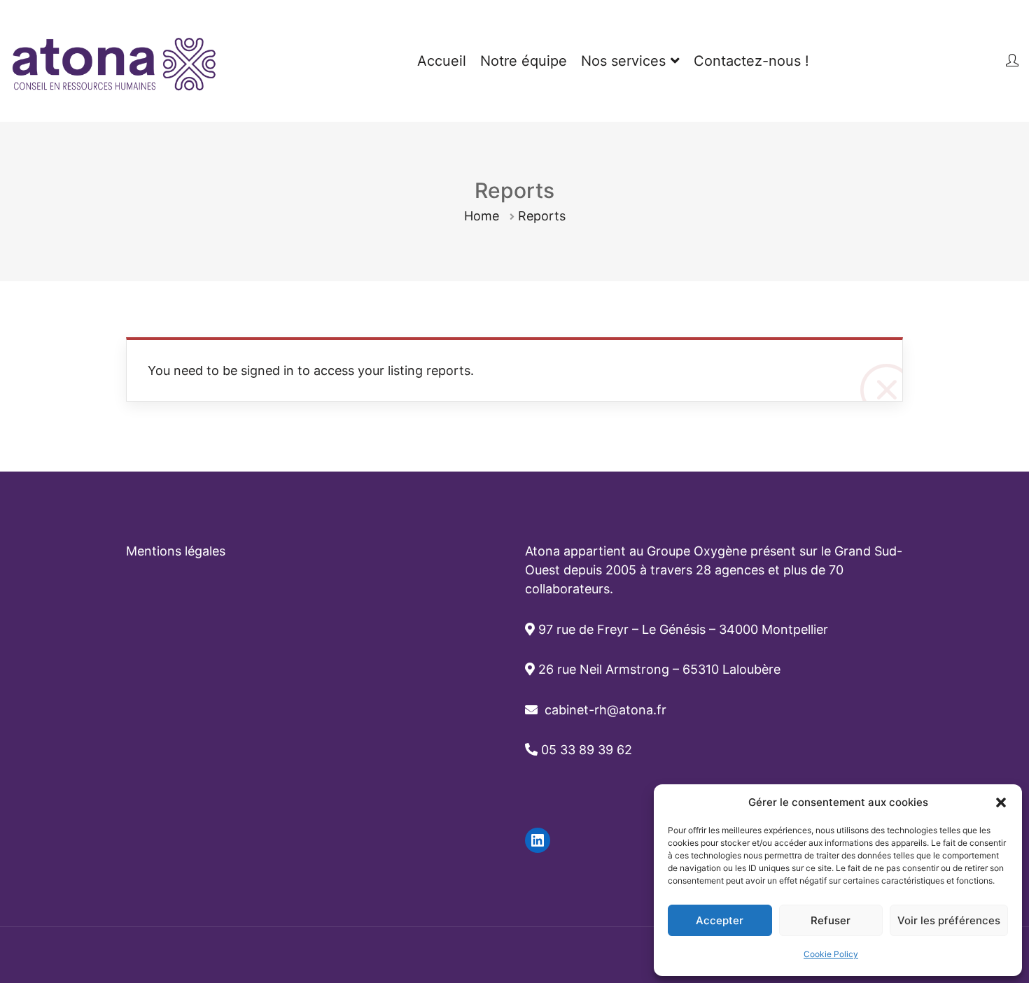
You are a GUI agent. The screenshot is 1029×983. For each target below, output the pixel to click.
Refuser (830, 920)
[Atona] (115, 61)
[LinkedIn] (537, 840)
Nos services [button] (623, 60)
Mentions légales (175, 551)
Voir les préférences (948, 920)
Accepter (719, 920)
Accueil (441, 60)
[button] (1001, 802)
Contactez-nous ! (751, 60)
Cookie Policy (831, 954)
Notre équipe (523, 60)
